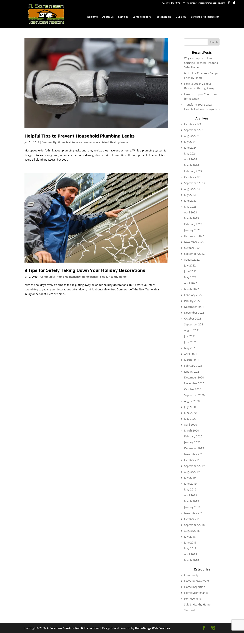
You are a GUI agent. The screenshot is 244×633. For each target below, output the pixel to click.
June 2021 (190, 342)
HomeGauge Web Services (152, 628)
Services (123, 17)
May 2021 (190, 348)
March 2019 (191, 501)
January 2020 (192, 442)
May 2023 (190, 206)
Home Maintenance (70, 142)
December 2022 (194, 236)
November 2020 (194, 383)
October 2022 (192, 248)
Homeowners (91, 142)
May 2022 (190, 277)
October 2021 (192, 318)
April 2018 (190, 554)
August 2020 (192, 401)
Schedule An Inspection (205, 17)
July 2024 (190, 141)
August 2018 (192, 530)
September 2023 (194, 183)
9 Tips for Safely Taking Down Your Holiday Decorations (84, 270)
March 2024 (191, 165)
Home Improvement (196, 581)
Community (49, 142)
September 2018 (194, 525)
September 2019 (194, 466)
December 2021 (194, 306)
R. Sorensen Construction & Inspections (72, 628)
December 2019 (194, 448)
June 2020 (190, 413)
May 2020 (190, 418)
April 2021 (190, 354)
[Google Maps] (234, 2)
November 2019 (194, 454)
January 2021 (192, 371)
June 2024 (190, 147)
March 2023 (191, 218)
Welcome (92, 17)
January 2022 (192, 301)
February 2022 (193, 295)
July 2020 (190, 407)
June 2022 (190, 271)
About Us (108, 17)
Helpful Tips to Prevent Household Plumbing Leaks (79, 136)
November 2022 (194, 242)
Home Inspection (194, 587)
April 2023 (190, 212)
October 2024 (192, 124)
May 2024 (190, 153)
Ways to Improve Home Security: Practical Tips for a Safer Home (201, 62)
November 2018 (194, 513)
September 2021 (194, 324)
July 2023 (190, 194)
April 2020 (190, 424)
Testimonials (163, 17)
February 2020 (193, 436)
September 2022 (194, 253)
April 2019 (190, 495)
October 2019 (192, 460)
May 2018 (190, 548)
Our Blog (181, 17)
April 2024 (190, 159)
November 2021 (194, 312)
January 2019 (192, 507)
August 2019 (192, 471)
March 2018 (191, 560)
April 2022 (190, 283)
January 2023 (192, 230)
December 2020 (194, 377)
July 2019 (190, 477)
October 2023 (192, 177)
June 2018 (190, 542)
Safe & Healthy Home (114, 142)
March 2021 (191, 360)
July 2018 (190, 536)
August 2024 (192, 136)
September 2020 (194, 395)
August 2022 (192, 259)
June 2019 (190, 483)
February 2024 (193, 171)
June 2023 (190, 200)
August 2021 (192, 330)
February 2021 (193, 365)
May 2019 (190, 489)
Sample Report (142, 17)
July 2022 (190, 265)
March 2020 (191, 430)
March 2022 (191, 289)
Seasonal (189, 610)
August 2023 (192, 189)
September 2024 (194, 130)
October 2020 (192, 389)
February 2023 (193, 224)
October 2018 (192, 519)
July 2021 (190, 336)
